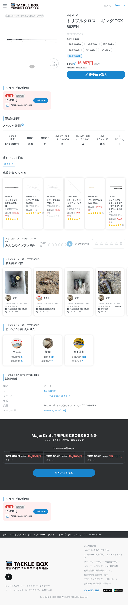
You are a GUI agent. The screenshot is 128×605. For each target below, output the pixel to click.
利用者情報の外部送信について (98, 570)
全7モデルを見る (64, 472)
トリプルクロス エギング (57, 395)
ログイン (108, 5)
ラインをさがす (43, 586)
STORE (122, 5)
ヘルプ (87, 550)
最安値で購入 (98, 74)
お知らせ (88, 583)
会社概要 (97, 583)
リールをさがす (28, 586)
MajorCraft (50, 391)
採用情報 (107, 583)
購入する (42, 100)
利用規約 (95, 550)
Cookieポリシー (112, 562)
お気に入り (47, 590)
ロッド (28, 534)
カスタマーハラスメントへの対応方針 (101, 566)
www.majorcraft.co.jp (55, 410)
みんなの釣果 (90, 546)
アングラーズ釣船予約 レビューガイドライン (103, 556)
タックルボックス (12, 534)
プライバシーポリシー (94, 562)
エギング (9, 163)
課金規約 (105, 550)
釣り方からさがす (33, 590)
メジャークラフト (45, 534)
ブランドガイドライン (94, 579)
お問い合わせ (111, 579)
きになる (53, 65)
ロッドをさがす (12, 586)
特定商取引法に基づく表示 (96, 575)
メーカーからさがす (14, 590)
